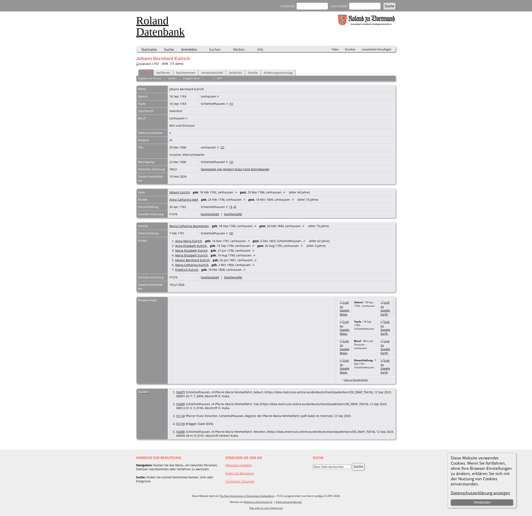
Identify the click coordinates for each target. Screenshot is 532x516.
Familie (253, 73)
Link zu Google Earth (356, 380)
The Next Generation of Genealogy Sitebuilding (246, 496)
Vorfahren (163, 73)
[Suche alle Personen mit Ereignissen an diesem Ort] (218, 96)
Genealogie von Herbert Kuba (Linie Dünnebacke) (235, 169)
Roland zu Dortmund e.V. (258, 502)
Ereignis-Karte (191, 78)
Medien (239, 49)
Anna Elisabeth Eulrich (191, 246)
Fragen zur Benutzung (239, 473)
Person (145, 73)
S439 (180, 404)
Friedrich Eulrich (186, 270)
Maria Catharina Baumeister (189, 226)
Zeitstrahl (235, 73)
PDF (219, 78)
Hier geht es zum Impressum (266, 508)
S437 (180, 392)
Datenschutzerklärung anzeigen (480, 492)
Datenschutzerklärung (289, 502)
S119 (180, 424)
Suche (169, 49)
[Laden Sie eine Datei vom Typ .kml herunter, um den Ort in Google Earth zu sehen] (386, 314)
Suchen (215, 49)
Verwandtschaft (212, 73)
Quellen (172, 78)
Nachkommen (185, 73)
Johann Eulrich (179, 192)
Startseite (149, 49)
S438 (180, 432)
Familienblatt (210, 214)
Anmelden (189, 49)
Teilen (335, 49)
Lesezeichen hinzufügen (376, 49)
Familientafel (233, 214)
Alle (208, 78)
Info (260, 49)
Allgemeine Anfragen (238, 465)
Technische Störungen (240, 481)
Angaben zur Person (149, 78)
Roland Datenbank (160, 26)
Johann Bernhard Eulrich (192, 260)
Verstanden (482, 502)
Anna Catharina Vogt (183, 200)
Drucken (350, 49)
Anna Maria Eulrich (188, 241)
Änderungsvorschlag (278, 73)
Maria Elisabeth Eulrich (191, 250)
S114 (180, 416)
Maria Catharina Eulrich (191, 265)
